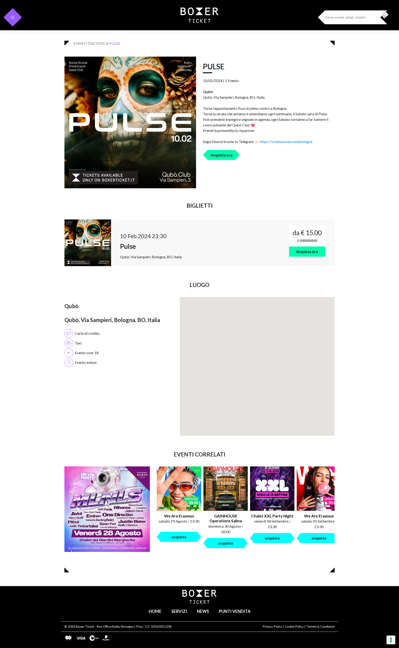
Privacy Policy (272, 626)
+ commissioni (307, 240)
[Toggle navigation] (12, 17)
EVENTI (80, 43)
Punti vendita (235, 611)
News (203, 611)
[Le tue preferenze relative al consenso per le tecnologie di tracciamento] (391, 640)
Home (155, 611)
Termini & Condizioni (320, 626)
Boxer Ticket (85, 626)
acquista (179, 537)
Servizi (179, 611)
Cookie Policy (294, 626)
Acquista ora (222, 155)
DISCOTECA (98, 43)
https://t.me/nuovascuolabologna (286, 141)
